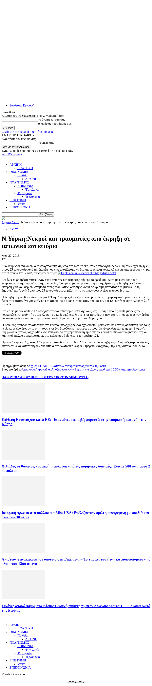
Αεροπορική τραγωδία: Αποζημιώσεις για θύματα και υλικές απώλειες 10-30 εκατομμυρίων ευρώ (83, 369)
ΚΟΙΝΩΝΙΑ (25, 186)
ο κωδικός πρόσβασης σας (54, 123)
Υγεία (21, 203)
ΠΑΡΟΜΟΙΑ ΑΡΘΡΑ (16, 377)
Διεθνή (15, 222)
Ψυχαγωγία (24, 193)
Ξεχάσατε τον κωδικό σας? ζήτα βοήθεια (27, 131)
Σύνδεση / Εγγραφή (22, 105)
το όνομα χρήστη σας (51, 119)
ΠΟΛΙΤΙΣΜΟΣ (19, 182)
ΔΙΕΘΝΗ (31, 179)
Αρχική (6, 222)
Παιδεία (22, 175)
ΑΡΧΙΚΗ (16, 164)
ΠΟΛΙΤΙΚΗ (25, 168)
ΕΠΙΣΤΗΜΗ (18, 200)
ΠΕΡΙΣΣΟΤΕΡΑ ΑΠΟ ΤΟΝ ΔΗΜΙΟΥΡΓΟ (59, 377)
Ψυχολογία (32, 189)
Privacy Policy (76, 681)
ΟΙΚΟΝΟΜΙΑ (19, 171)
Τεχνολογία (32, 196)
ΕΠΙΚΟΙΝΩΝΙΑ (20, 207)
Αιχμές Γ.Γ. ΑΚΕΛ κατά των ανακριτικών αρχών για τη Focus (67, 366)
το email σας (46, 142)
